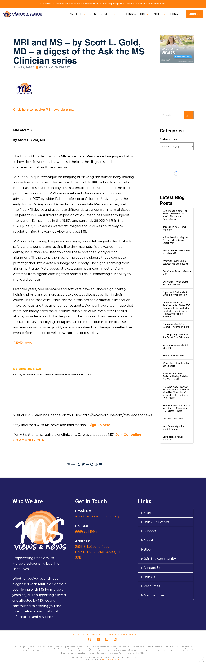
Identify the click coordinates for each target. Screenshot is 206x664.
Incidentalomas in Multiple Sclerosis (176, 346)
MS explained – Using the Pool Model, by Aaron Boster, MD (175, 240)
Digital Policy (107, 635)
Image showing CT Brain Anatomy (175, 228)
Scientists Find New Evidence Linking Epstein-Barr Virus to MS (175, 376)
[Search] (188, 115)
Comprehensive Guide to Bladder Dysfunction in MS (176, 325)
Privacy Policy (127, 635)
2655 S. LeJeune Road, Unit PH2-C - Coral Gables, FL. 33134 (98, 552)
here (162, 3)
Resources (152, 586)
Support (150, 531)
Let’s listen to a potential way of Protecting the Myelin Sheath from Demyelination (175, 215)
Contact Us (152, 568)
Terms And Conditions (83, 635)
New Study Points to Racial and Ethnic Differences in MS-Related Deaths (176, 408)
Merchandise (154, 595)
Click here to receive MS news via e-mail (44, 109)
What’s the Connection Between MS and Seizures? (176, 262)
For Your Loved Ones (173, 419)
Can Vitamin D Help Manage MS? (177, 272)
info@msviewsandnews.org (97, 516)
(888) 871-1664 (86, 531)
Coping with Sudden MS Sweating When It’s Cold (175, 293)
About (148, 540)
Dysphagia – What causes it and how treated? (176, 283)
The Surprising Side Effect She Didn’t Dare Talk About (176, 336)
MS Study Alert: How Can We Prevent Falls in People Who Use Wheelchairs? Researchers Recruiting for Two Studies (176, 392)
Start (148, 513)
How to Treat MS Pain (173, 355)
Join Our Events (156, 522)
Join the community (160, 559)
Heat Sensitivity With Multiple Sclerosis (173, 427)
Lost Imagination (111, 659)
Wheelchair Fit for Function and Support (176, 364)
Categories (168, 139)
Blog (147, 549)
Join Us (149, 577)
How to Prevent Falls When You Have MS (176, 251)
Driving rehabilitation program (173, 438)
